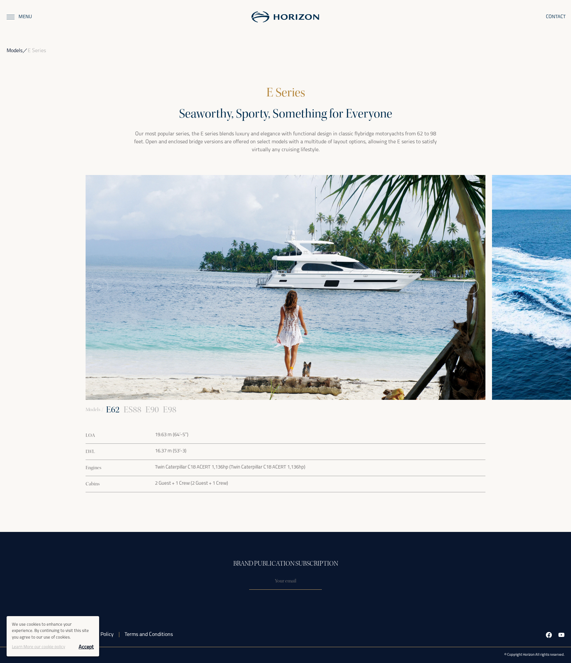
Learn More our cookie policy (38, 647)
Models (14, 50)
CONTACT (556, 17)
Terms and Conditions (149, 634)
